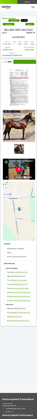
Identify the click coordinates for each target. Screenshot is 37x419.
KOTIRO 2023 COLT (15, 317)
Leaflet (33, 240)
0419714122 (29, 50)
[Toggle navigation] (33, 7)
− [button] (5, 187)
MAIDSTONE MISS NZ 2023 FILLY (19, 296)
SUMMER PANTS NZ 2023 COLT (19, 321)
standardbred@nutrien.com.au (13, 408)
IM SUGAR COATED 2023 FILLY (19, 288)
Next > (30, 24)
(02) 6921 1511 (8, 412)
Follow (15, 21)
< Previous (8, 24)
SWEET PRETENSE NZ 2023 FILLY (19, 300)
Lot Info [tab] (5, 62)
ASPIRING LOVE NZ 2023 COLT (18, 272)
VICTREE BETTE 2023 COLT (18, 280)
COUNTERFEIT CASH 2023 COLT (19, 313)
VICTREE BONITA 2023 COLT (18, 284)
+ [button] (5, 184)
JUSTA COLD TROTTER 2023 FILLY (20, 292)
